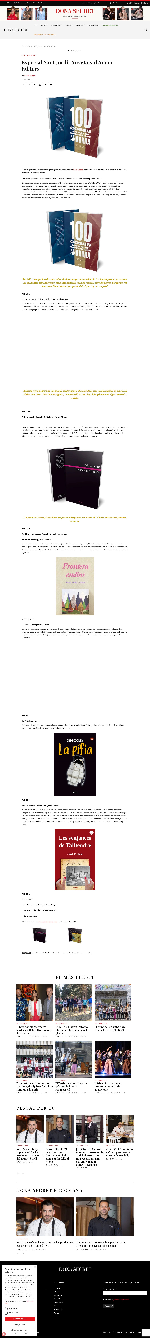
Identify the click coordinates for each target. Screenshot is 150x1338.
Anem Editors (36, 952)
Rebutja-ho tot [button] (19, 1325)
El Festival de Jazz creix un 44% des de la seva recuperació (71, 1085)
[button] (146, 30)
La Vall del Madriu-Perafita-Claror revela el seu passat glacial (72, 1029)
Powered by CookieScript (20, 1333)
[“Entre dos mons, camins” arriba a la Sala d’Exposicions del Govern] (34, 1001)
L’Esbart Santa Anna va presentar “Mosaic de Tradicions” (108, 1085)
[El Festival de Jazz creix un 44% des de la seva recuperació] (73, 1058)
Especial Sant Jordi (64, 952)
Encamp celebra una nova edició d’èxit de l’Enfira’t (110, 1027)
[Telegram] (51, 84)
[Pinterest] (34, 84)
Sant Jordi (78, 170)
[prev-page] (18, 1172)
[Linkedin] (45, 84)
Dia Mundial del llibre (49, 952)
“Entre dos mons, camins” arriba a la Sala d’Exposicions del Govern (34, 1029)
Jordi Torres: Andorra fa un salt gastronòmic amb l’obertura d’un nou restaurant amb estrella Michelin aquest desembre (89, 1156)
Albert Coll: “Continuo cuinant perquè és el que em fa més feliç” (119, 1151)
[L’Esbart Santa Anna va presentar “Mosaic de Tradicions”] (113, 1058)
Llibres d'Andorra (77, 952)
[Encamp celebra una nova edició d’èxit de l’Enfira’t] (113, 1001)
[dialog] (20, 1300)
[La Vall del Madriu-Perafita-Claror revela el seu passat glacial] (73, 1001)
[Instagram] (110, 3)
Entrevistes (22, 1145)
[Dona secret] (16, 30)
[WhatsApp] (40, 84)
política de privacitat (121, 1298)
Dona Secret (29, 76)
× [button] (35, 1267)
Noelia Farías (52, 1164)
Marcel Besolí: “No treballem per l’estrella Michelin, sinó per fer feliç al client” (57, 1155)
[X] (113, 3)
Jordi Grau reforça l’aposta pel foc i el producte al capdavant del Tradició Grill (29, 1153)
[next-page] (23, 1172)
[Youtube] (117, 3)
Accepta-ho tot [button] (20, 1319)
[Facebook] (107, 3)
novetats (87, 952)
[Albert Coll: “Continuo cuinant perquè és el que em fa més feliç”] (120, 1128)
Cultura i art (25, 46)
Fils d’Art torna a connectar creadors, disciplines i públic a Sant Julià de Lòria (34, 1085)
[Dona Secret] (75, 1268)
